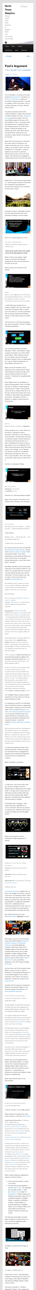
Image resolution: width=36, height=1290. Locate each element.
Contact (20, 46)
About (13, 46)
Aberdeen (13, 1137)
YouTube (9, 964)
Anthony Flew (26, 1116)
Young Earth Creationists (14, 550)
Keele (18, 1137)
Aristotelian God (13, 1164)
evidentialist (17, 1126)
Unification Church (15, 1192)
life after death (15, 1152)
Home (7, 46)
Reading (25, 1137)
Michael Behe (11, 916)
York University (10, 1139)
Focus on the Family (12, 99)
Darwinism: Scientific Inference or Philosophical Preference (17, 943)
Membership (8, 50)
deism (14, 1162)
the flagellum (21, 1022)
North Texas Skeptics (10, 9)
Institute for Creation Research (17, 552)
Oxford (8, 1137)
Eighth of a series (11, 74)
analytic (9, 1126)
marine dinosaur (11, 883)
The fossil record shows (12, 891)
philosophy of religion (19, 1131)
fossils (15, 602)
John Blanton (26, 70)
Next (29, 56)
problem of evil (19, 1154)
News (16, 50)
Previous (8, 56)
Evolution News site (16, 579)
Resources (24, 50)
